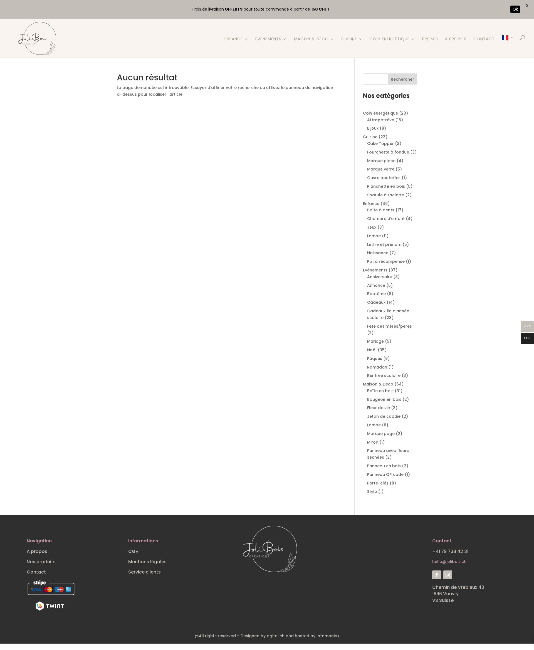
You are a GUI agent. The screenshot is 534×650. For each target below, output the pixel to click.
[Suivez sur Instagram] (447, 574)
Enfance (233, 39)
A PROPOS (455, 39)
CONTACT (484, 39)
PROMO (430, 39)
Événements (268, 39)
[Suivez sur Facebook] (436, 574)
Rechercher (402, 79)
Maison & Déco (311, 39)
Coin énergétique (390, 39)
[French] (508, 46)
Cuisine (349, 39)
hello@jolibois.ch (449, 561)
